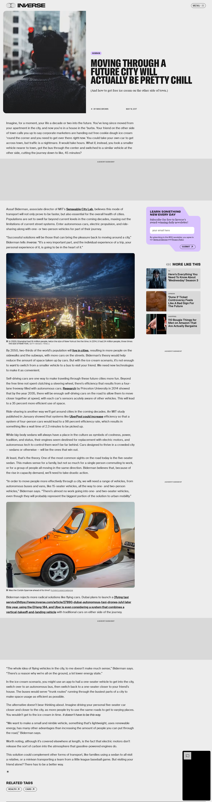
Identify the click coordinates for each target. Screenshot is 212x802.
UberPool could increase (86, 416)
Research (69, 388)
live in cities (80, 350)
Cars (28, 789)
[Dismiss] (207, 753)
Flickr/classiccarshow (62, 590)
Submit (186, 246)
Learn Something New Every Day (165, 212)
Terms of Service (160, 239)
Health (12, 789)
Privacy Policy (178, 239)
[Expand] (185, 753)
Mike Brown (102, 109)
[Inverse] (31, 5)
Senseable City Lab (79, 209)
